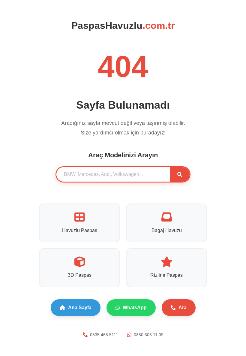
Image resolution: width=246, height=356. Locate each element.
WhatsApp (135, 307)
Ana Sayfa (80, 307)
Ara (182, 307)
